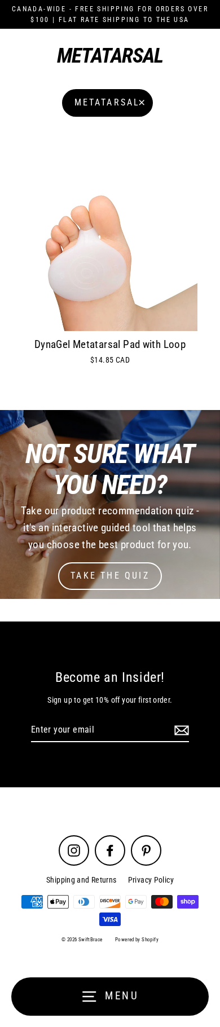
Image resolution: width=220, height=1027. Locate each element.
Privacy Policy (151, 879)
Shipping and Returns (81, 879)
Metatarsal (107, 102)
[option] (110, 504)
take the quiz (110, 575)
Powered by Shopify (137, 939)
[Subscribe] (180, 730)
